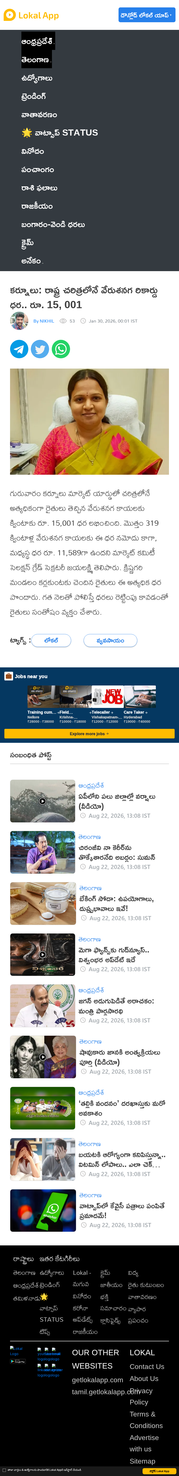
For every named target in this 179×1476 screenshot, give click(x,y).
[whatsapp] (62, 351)
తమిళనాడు (27, 1298)
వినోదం (82, 1296)
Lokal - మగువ (82, 1278)
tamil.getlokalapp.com (106, 1392)
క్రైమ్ (105, 1272)
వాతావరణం (142, 1296)
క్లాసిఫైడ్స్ (110, 1320)
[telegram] (20, 351)
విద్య (133, 1272)
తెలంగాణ (35, 59)
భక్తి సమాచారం (113, 1302)
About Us (144, 1378)
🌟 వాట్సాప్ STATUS (52, 1308)
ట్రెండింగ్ (50, 1284)
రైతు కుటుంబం (146, 1284)
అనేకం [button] (31, 260)
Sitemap (142, 1461)
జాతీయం (111, 1284)
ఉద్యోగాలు (52, 1272)
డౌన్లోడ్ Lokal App (159, 1471)
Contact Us (147, 1367)
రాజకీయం (85, 1331)
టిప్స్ (45, 1331)
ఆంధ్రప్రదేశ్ (36, 40)
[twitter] (41, 351)
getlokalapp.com (97, 1380)
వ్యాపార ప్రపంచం (138, 1314)
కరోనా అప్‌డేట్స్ (83, 1314)
